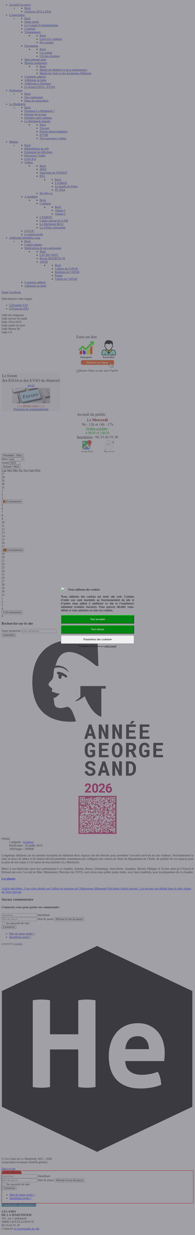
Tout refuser (97, 629)
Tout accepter (97, 619)
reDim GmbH (110, 646)
